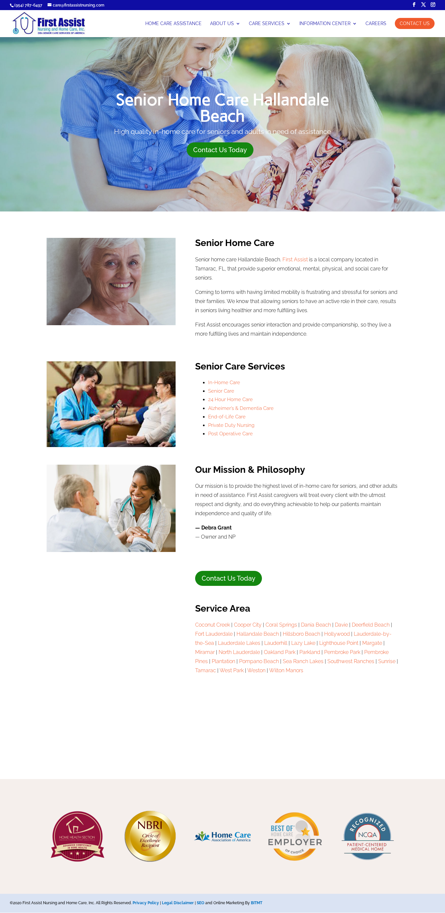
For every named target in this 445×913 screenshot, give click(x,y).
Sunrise (386, 661)
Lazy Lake (303, 643)
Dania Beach (316, 625)
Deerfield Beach (371, 625)
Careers (376, 23)
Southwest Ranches (350, 661)
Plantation (223, 661)
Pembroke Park (342, 652)
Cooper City (248, 625)
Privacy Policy (146, 903)
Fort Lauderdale (214, 634)
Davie (341, 625)
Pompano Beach (259, 661)
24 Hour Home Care (230, 399)
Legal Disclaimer (178, 903)
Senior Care (221, 391)
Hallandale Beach (258, 634)
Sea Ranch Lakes (303, 661)
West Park (232, 670)
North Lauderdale (239, 652)
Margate (372, 643)
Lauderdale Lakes (239, 643)
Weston (256, 670)
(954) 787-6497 (28, 5)
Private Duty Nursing (231, 425)
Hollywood (337, 634)
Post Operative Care (230, 434)
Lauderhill (275, 643)
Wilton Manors (286, 670)
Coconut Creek (212, 625)
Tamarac (205, 670)
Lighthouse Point (338, 643)
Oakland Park (279, 652)
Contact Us (415, 23)
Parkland (309, 652)
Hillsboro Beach (301, 634)
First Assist (295, 259)
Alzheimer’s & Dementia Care (241, 408)
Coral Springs (281, 625)
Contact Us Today (220, 150)
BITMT (256, 903)
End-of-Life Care (227, 417)
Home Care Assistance (173, 23)
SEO (200, 903)
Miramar (205, 652)
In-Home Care (224, 382)
